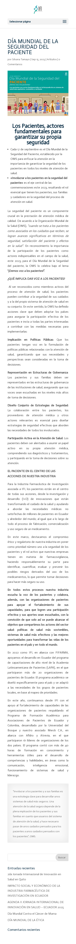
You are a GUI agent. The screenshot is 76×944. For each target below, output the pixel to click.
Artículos (52, 59)
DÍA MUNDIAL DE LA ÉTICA (26, 920)
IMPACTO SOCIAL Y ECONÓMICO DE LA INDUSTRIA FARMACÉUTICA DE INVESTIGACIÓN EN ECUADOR (34, 890)
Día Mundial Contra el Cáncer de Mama (32, 913)
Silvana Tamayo (21, 59)
